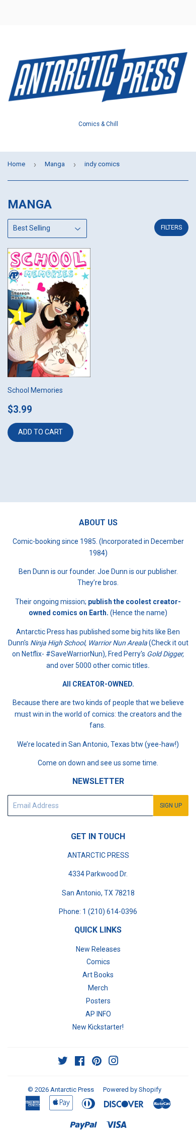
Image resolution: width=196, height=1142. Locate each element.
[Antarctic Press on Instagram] (114, 1062)
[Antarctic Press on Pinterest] (96, 1062)
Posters (98, 1001)
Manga (55, 164)
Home (16, 164)
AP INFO (98, 1014)
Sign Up (171, 805)
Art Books (98, 975)
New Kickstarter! (98, 1027)
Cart (180, 13)
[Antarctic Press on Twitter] (63, 1062)
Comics (98, 962)
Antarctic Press (72, 1089)
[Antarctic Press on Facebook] (79, 1062)
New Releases (98, 949)
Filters (171, 227)
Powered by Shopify (132, 1089)
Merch (98, 988)
